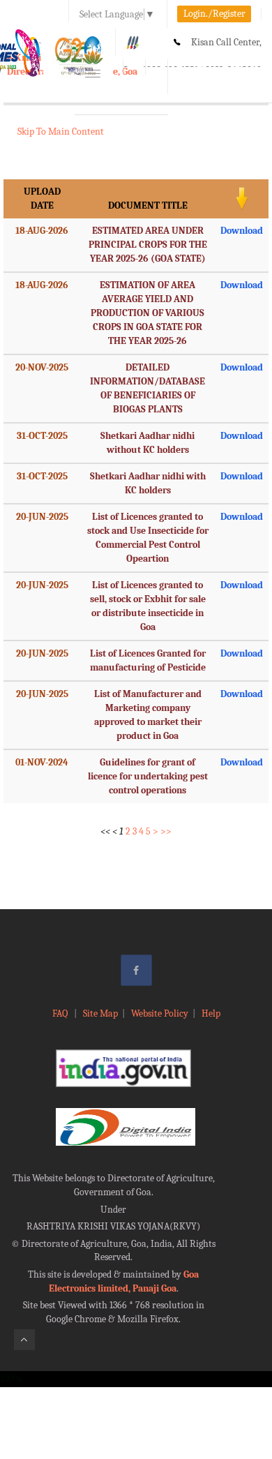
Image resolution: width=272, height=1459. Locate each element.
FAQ (61, 1013)
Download (241, 231)
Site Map (100, 1013)
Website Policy (159, 1013)
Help (211, 1013)
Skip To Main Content (60, 131)
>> (166, 831)
